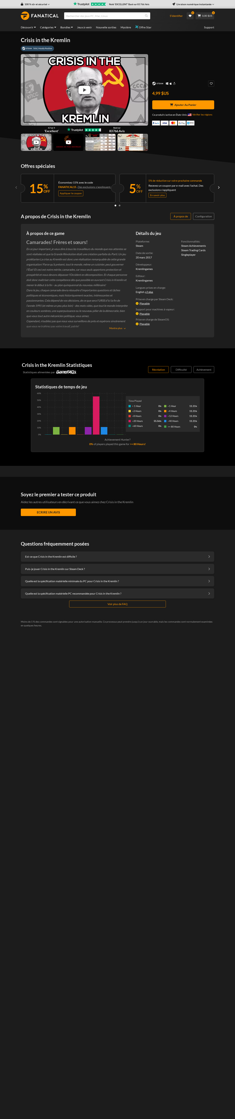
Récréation (158, 369)
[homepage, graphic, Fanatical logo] (40, 16)
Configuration (203, 216)
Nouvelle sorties (106, 27)
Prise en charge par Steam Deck (154, 299)
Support (209, 27)
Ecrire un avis (48, 512)
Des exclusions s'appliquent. (94, 187)
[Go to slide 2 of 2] (120, 205)
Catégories (47, 27)
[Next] (218, 187)
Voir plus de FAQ (117, 604)
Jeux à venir (84, 27)
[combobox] (114, 15)
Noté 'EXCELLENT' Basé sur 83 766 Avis (129, 4)
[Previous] (16, 187)
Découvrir (27, 27)
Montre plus (115, 328)
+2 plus (149, 291)
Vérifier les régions (202, 114)
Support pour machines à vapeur (155, 309)
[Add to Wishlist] (211, 84)
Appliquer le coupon (71, 193)
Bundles (65, 27)
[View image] (36, 142)
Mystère (126, 27)
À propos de (181, 216)
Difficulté (181, 369)
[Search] (146, 15)
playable (145, 303)
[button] (35, 4)
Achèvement (203, 369)
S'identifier (176, 15)
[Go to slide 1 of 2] (115, 205)
